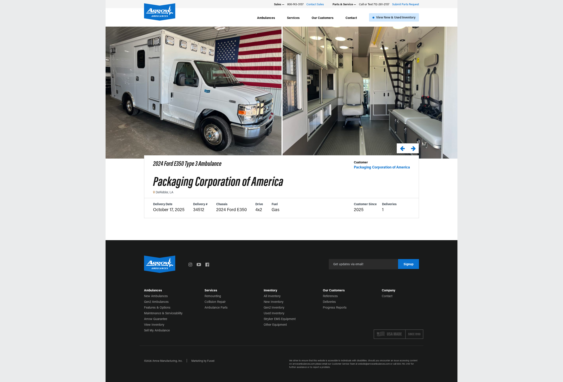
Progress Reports (335, 307)
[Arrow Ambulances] (159, 12)
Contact (351, 18)
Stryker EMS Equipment (280, 319)
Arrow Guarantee (155, 319)
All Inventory (272, 296)
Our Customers (322, 18)
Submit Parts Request (405, 4)
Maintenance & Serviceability (163, 313)
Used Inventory (274, 313)
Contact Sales (315, 4)
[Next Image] (413, 148)
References (330, 296)
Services (293, 18)
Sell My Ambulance (157, 330)
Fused (210, 360)
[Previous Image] (402, 148)
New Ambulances (156, 296)
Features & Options (157, 307)
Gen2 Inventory (274, 307)
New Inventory (273, 302)
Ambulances (266, 18)
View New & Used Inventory (395, 17)
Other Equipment (275, 324)
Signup (408, 264)
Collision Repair (215, 302)
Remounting (213, 296)
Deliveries (329, 302)
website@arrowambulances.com (374, 363)
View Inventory (154, 324)
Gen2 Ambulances (156, 302)
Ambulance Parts (216, 307)
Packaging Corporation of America (382, 167)
